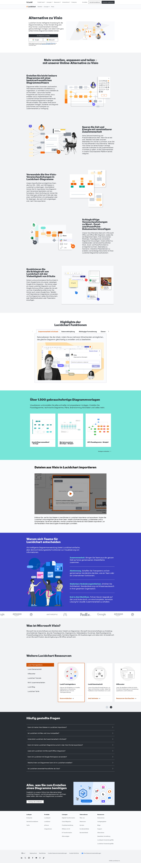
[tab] (48, 331)
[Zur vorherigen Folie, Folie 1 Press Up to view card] (107, 707)
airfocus (46, 825)
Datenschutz (100, 817)
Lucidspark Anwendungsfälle (105, 840)
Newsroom (83, 821)
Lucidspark (47, 817)
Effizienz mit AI (66, 829)
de (24, 853)
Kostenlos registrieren (108, 2)
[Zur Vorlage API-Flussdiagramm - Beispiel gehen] (98, 430)
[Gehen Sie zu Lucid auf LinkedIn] (21, 858)
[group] (70, 361)
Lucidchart (47, 821)
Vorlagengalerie (101, 821)
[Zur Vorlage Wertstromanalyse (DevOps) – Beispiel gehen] (70, 430)
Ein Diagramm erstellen (43, 35)
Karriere (82, 825)
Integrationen (48, 829)
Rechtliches (42, 853)
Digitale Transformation (68, 817)
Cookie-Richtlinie (74, 853)
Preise (52, 6)
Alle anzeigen (65, 836)
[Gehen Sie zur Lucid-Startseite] (31, 2)
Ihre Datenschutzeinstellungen (92, 853)
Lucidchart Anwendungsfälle (105, 843)
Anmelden (84, 2)
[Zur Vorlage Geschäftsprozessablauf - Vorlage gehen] (42, 430)
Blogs (98, 825)
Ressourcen (57, 2)
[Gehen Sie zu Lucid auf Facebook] (32, 858)
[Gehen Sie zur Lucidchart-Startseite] (31, 6)
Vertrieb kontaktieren (94, 2)
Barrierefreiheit (84, 832)
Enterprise (74, 2)
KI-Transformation (67, 832)
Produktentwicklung (67, 825)
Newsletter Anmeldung (103, 836)
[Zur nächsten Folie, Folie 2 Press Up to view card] (111, 707)
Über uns (82, 817)
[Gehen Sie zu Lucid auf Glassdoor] (40, 858)
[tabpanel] (71, 682)
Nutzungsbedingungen (50, 43)
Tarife (28, 825)
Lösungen (49, 2)
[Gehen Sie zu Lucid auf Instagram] (29, 858)
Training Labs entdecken (35, 801)
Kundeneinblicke (84, 829)
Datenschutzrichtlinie (46, 44)
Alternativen (100, 832)
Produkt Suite (41, 2)
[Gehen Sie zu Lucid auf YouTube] (36, 858)
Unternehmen (65, 2)
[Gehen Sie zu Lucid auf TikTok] (43, 858)
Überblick (40, 6)
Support (99, 829)
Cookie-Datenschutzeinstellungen (57, 853)
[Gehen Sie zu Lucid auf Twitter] (25, 858)
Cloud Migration (66, 821)
